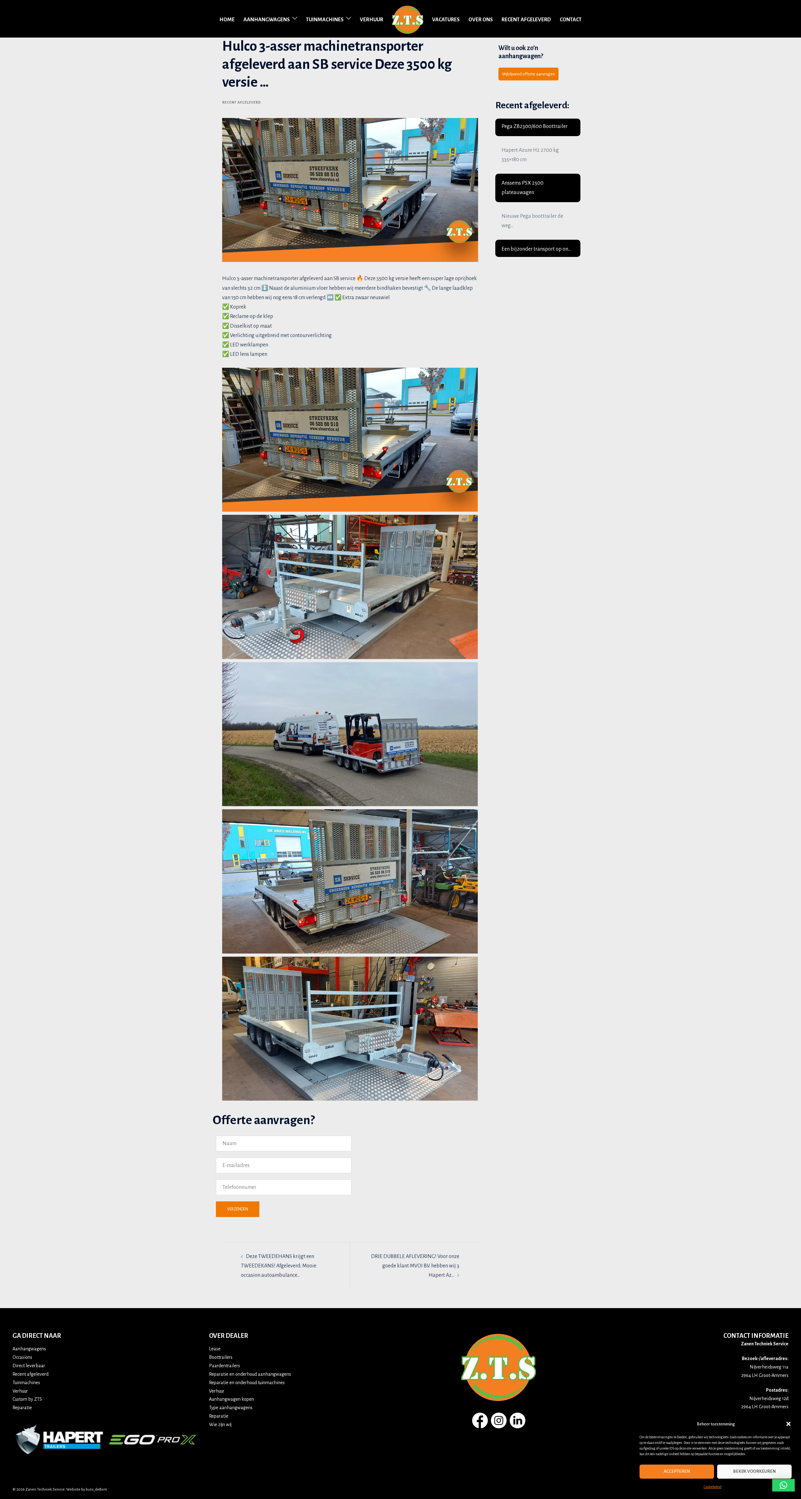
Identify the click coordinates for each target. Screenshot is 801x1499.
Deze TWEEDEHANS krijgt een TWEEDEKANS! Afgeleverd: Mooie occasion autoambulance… (278, 1266)
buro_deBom (96, 1489)
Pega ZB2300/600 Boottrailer (535, 126)
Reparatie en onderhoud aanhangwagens (250, 1374)
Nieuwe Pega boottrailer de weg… (532, 220)
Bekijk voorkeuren (754, 1471)
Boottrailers (220, 1357)
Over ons (480, 20)
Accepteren (677, 1471)
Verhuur (371, 20)
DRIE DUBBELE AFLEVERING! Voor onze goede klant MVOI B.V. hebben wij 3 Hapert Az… (415, 1266)
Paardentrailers (224, 1365)
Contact (571, 20)
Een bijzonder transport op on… (536, 249)
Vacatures (446, 20)
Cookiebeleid (713, 1487)
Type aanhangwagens (231, 1407)
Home (227, 20)
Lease (215, 1348)
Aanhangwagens (266, 20)
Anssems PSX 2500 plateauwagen (522, 187)
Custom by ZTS (27, 1399)
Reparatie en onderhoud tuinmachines (247, 1382)
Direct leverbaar (29, 1365)
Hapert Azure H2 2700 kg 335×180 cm (530, 154)
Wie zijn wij (220, 1424)
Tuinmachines (325, 20)
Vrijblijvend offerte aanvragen (528, 74)
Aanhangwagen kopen (231, 1399)
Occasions (22, 1357)
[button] (788, 1424)
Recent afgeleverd (526, 20)
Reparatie (22, 1407)
